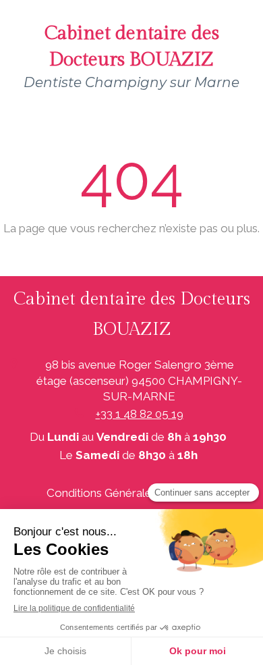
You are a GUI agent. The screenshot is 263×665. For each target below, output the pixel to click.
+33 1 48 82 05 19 (139, 414)
